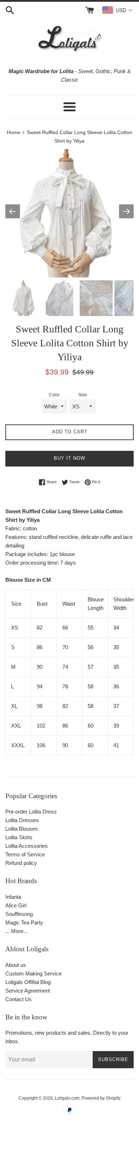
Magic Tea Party (24, 922)
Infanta (13, 897)
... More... (16, 931)
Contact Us (18, 999)
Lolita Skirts (18, 837)
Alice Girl (15, 905)
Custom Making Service (33, 973)
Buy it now (69, 458)
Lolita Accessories (26, 846)
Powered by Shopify (101, 1098)
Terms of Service (25, 854)
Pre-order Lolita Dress (31, 812)
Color (54, 394)
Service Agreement (27, 991)
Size (82, 394)
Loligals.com (67, 1098)
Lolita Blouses (21, 829)
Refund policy (21, 863)
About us (15, 965)
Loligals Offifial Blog (28, 982)
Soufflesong (19, 914)
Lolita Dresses (22, 820)
